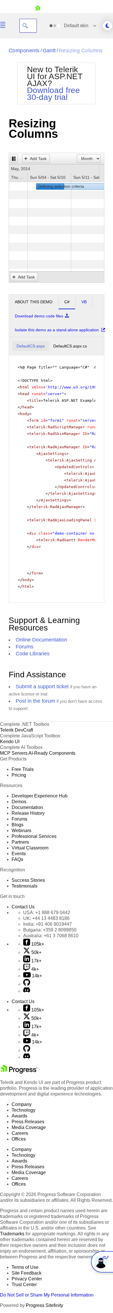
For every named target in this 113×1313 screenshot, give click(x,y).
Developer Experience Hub (40, 795)
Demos (19, 801)
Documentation (27, 807)
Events (19, 853)
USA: (46, 912)
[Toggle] (14, 158)
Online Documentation (41, 640)
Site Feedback (26, 1273)
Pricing (19, 775)
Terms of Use (25, 1267)
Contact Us (23, 906)
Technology (23, 1110)
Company (22, 1104)
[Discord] (26, 991)
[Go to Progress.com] (19, 1072)
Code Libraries (33, 653)
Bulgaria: (49, 929)
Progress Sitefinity (44, 1305)
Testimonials (24, 886)
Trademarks (12, 1233)
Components (24, 50)
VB (84, 302)
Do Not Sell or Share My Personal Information (47, 1294)
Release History (28, 813)
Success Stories (28, 880)
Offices (19, 1139)
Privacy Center (27, 1278)
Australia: (51, 935)
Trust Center (24, 1284)
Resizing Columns (81, 50)
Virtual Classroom (30, 847)
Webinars (21, 830)
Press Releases (28, 1121)
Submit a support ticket (42, 686)
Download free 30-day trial (53, 94)
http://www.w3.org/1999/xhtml (80, 387)
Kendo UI (9, 741)
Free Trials (23, 769)
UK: (46, 918)
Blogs (17, 824)
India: (47, 924)
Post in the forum (35, 701)
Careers (20, 1133)
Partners (20, 842)
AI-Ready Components (51, 753)
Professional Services (34, 836)
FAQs (17, 859)
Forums (24, 647)
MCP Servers (14, 753)
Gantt (49, 50)
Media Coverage (29, 1127)
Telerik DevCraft (16, 730)
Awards (19, 1115)
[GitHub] (26, 984)
